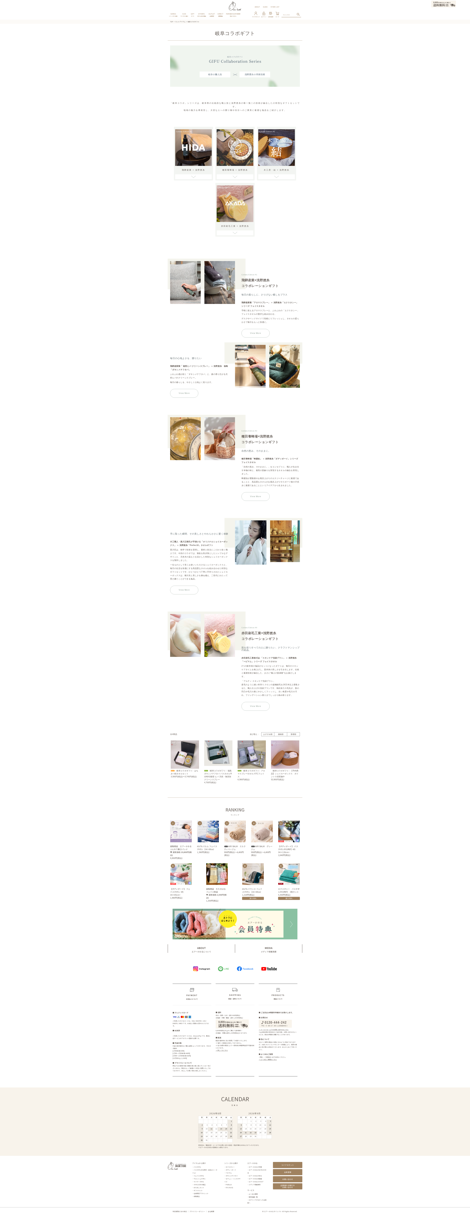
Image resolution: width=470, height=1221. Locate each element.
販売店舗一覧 (253, 1197)
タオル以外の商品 (200, 1185)
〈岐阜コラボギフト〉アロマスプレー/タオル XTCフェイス (251, 774)
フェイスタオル (199, 1176)
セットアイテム (180, 22)
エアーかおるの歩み (255, 1176)
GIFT (192, 15)
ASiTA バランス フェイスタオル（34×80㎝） (252, 890)
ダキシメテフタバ (232, 1176)
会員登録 (287, 1172)
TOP (171, 22)
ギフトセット (198, 1190)
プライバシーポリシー (197, 1211)
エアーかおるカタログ (256, 1182)
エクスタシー (230, 1167)
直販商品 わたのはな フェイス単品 (217, 890)
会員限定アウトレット (201, 1193)
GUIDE (265, 7)
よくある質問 (253, 1194)
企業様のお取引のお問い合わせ (287, 1186)
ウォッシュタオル (200, 1179)
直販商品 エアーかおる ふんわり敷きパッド (181, 848)
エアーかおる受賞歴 (255, 1179)
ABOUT (257, 7)
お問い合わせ (287, 1179)
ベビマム (229, 1173)
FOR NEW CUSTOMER (233, 15)
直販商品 (197, 1196)
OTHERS (201, 15)
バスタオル (197, 1167)
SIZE (184, 15)
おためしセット (199, 1187)
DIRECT (220, 15)
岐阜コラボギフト (193, 22)
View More (255, 333)
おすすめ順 (267, 734)
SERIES (173, 15)
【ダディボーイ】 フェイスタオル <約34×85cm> (180, 891)
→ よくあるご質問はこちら (268, 1059)
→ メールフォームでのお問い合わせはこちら (273, 1030)
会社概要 (211, 1211)
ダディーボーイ (231, 1170)
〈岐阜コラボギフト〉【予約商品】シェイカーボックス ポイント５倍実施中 (284, 774)
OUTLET (212, 15)
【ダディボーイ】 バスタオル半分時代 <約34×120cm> (288, 849)
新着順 (293, 734)
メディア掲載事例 (254, 1185)
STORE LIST (275, 7)
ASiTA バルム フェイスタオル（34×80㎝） (207, 848)
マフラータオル (199, 1182)
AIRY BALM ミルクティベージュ (235, 848)
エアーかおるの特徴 (255, 1167)
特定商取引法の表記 (180, 1211)
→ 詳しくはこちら (222, 1050)
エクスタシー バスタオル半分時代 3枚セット (289, 890)
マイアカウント (287, 1165)
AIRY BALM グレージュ (261, 848)
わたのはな (229, 1187)
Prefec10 (229, 1185)
